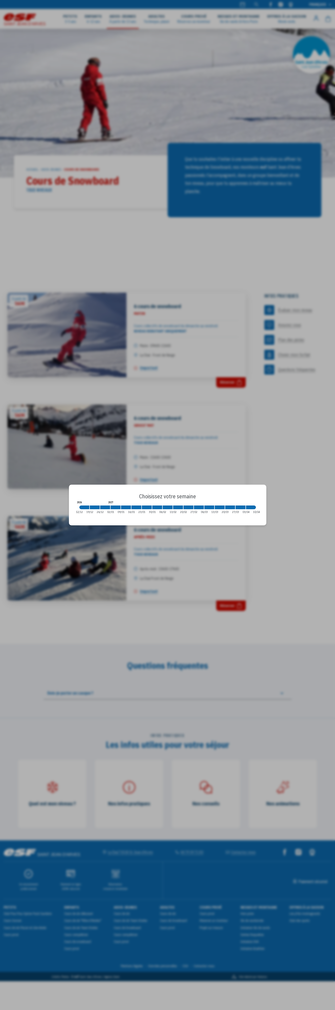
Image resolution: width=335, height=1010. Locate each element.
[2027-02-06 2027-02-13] (168, 507)
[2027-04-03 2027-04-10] (251, 507)
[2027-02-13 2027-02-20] (178, 507)
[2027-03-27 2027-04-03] (240, 507)
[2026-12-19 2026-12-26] (95, 507)
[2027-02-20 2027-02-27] (188, 507)
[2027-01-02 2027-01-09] (116, 507)
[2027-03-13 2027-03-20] (220, 507)
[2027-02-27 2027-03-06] (199, 507)
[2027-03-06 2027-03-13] (209, 507)
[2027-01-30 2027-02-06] (157, 507)
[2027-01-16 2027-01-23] (136, 507)
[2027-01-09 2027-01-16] (126, 507)
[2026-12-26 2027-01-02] (105, 507)
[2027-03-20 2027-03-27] (230, 507)
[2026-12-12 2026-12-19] (84, 507)
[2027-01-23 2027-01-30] (147, 507)
